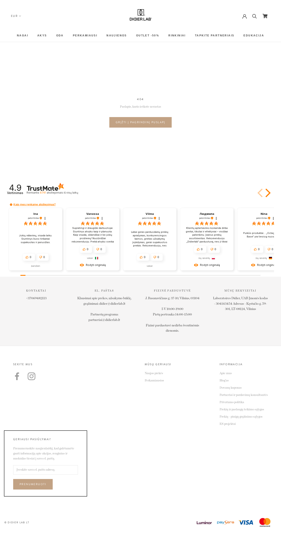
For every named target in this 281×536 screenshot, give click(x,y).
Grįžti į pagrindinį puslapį (140, 122)
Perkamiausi (85, 35)
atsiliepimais (59, 192)
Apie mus (226, 373)
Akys (42, 35)
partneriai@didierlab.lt (104, 320)
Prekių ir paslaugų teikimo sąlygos (242, 409)
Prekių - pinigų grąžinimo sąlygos (241, 416)
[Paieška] (254, 16)
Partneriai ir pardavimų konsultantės (244, 395)
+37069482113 (36, 298)
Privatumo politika (232, 402)
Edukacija (253, 35)
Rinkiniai (177, 35)
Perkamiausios (154, 380)
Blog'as (224, 380)
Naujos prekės (154, 373)
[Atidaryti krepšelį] (265, 16)
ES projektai (228, 424)
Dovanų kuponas (231, 387)
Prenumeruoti (33, 484)
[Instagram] (31, 376)
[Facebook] (17, 376)
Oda (60, 35)
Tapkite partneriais (214, 35)
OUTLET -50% (147, 35)
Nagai (22, 35)
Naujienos (116, 35)
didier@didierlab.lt (112, 303)
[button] (260, 193)
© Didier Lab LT (16, 522)
